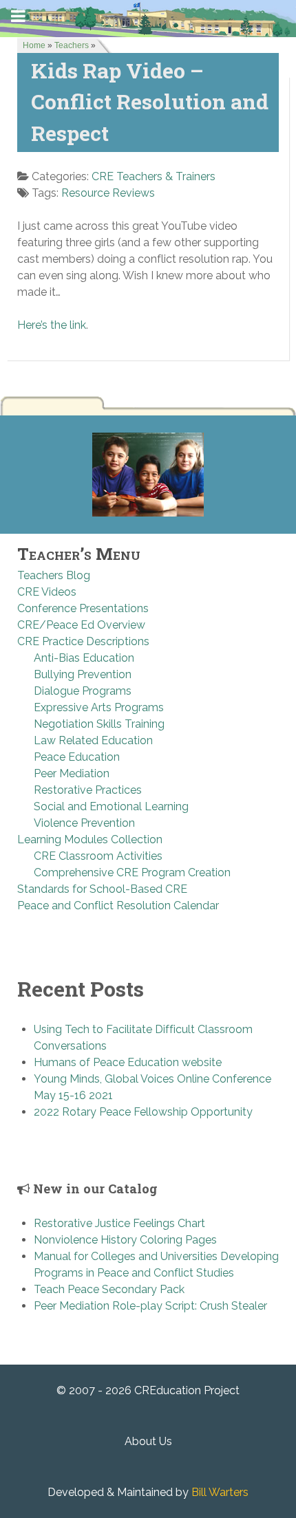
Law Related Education (93, 740)
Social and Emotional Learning (111, 806)
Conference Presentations (83, 608)
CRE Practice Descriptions (83, 641)
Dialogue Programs (82, 690)
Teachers (71, 45)
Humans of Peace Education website (128, 1062)
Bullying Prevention (82, 674)
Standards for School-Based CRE (102, 889)
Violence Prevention (84, 823)
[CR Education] (148, 17)
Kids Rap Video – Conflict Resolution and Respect (149, 101)
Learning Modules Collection (89, 839)
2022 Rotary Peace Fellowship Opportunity (143, 1111)
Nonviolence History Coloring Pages (125, 1239)
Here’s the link (51, 325)
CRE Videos (46, 591)
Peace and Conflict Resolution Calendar (118, 905)
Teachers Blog (53, 575)
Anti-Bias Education (84, 657)
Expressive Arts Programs (99, 707)
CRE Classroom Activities (98, 856)
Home (34, 45)
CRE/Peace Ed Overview (81, 624)
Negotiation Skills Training (99, 723)
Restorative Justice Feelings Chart (119, 1223)
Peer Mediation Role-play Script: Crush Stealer (150, 1305)
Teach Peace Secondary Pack (109, 1289)
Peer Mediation (71, 773)
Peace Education (77, 756)
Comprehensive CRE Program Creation (132, 872)
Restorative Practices (88, 789)
